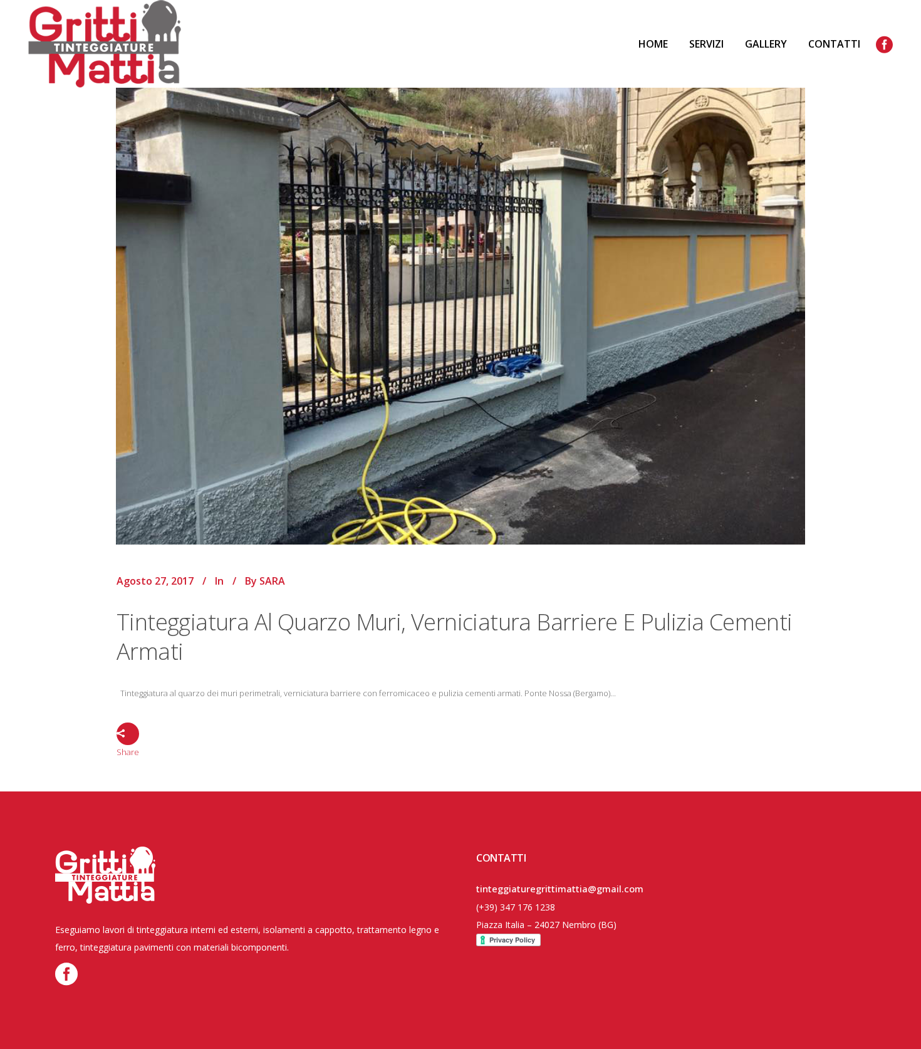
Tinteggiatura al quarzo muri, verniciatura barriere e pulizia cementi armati (455, 637)
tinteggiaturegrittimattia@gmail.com (559, 888)
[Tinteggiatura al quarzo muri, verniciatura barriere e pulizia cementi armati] (460, 286)
